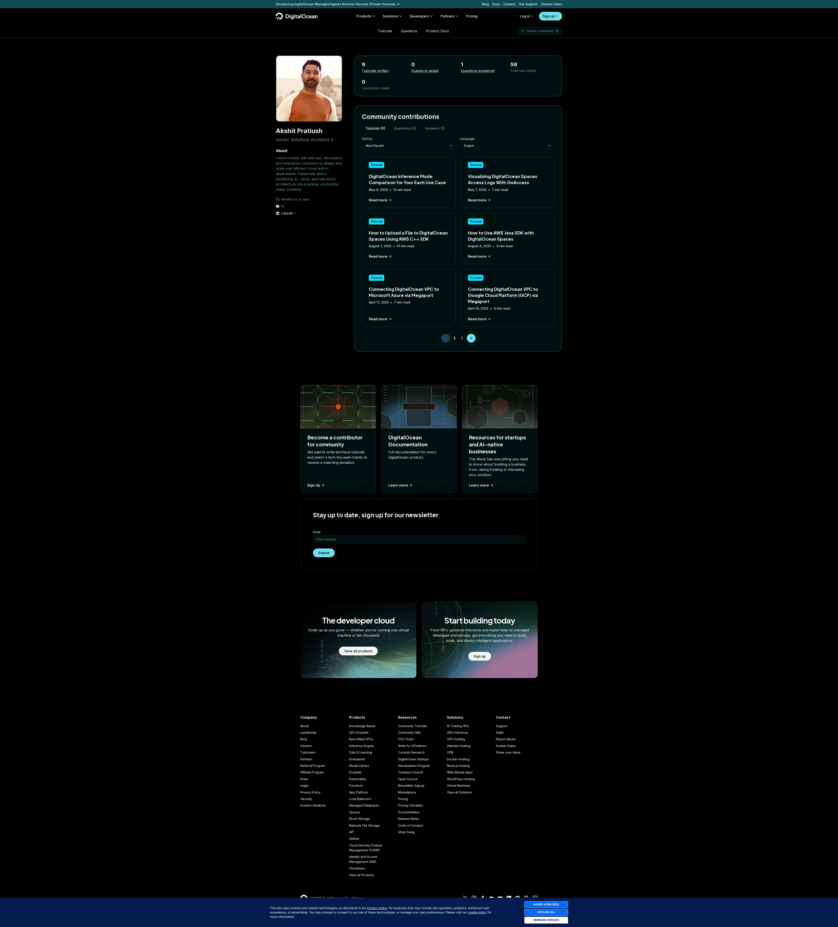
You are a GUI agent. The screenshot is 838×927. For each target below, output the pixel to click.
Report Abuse (506, 739)
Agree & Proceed (546, 904)
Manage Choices (546, 920)
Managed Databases (364, 805)
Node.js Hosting (458, 766)
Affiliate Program (312, 772)
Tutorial (377, 165)
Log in (525, 16)
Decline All (546, 912)
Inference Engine (361, 746)
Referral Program (312, 766)
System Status (506, 746)
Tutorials (385, 31)
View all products (358, 651)
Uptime (354, 838)
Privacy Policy (310, 792)
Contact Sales (551, 4)
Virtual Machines (459, 785)
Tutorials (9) (375, 128)
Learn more (398, 485)
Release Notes (408, 819)
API (351, 832)
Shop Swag (406, 832)
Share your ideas (508, 752)
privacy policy (377, 908)
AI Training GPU (458, 726)
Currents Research (411, 752)
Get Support (528, 4)
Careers (509, 4)
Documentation (409, 812)
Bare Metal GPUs (361, 739)
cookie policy (477, 912)
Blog (485, 4)
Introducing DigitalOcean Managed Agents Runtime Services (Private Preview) (335, 4)
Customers (308, 752)
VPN (450, 752)
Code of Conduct (410, 825)
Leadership (308, 732)
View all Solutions (459, 792)
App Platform (358, 792)
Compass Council (410, 772)
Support (501, 726)
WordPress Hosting (461, 779)
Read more (378, 200)
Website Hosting (459, 746)
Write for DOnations (412, 746)
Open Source (407, 779)
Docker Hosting (458, 759)
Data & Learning (360, 752)
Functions (356, 785)
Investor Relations (313, 805)
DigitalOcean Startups (413, 759)
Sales (500, 732)
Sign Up (313, 485)
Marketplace (407, 792)
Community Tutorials (412, 726)
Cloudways (357, 868)
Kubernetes (357, 779)
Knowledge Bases (362, 726)
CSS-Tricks (406, 739)
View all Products (361, 875)
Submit (324, 553)
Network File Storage (364, 825)
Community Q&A (409, 732)
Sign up (549, 16)
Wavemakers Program (414, 766)
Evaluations (357, 759)
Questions (409, 31)
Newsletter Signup (411, 785)
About (304, 726)
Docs (496, 4)
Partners (306, 759)
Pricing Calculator (410, 805)
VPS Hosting (456, 739)
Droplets (355, 772)
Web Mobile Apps (460, 772)
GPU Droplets (359, 732)
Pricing (403, 799)
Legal (304, 785)
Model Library (359, 766)
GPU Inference (457, 732)
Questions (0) (405, 128)
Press (304, 779)
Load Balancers (360, 799)
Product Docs (437, 31)
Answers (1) (435, 128)
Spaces (354, 812)
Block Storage (359, 819)
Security (306, 799)
